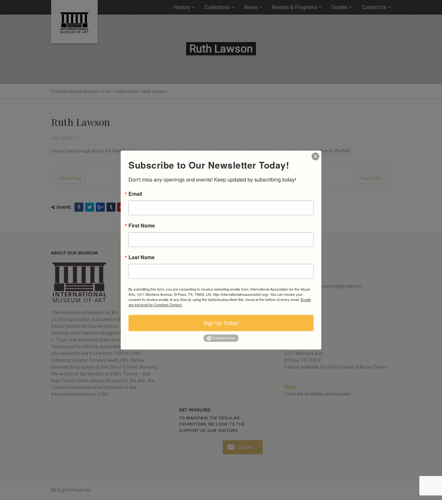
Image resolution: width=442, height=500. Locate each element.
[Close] (315, 156)
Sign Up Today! (221, 323)
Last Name (141, 257)
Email (135, 193)
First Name (141, 225)
